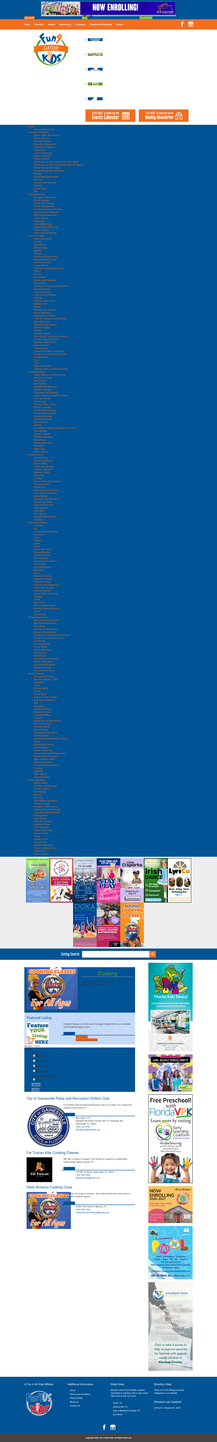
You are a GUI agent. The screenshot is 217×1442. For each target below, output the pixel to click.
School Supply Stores (44, 661)
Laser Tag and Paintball (45, 294)
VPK (36, 191)
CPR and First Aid (42, 398)
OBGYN (37, 424)
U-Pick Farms (40, 850)
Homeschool (40, 149)
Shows (37, 836)
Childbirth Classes (42, 389)
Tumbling (38, 768)
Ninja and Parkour (42, 723)
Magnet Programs (42, 155)
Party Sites (39, 510)
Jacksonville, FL (120, 1406)
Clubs (36, 537)
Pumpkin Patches (42, 824)
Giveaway (80, 24)
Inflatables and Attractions (46, 498)
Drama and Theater (43, 549)
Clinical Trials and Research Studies (50, 395)
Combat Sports (41, 688)
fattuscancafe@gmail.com (88, 1177)
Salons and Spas (42, 327)
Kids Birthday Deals (43, 501)
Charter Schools (41, 138)
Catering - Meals (41, 472)
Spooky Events (41, 839)
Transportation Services (45, 182)
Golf (36, 702)
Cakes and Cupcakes (44, 466)
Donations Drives (42, 788)
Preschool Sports (42, 726)
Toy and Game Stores (44, 670)
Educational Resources (45, 144)
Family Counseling (42, 407)
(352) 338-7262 (83, 1209)
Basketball (39, 682)
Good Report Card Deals (45, 800)
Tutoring (38, 185)
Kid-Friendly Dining (43, 649)
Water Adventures (42, 365)
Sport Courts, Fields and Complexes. (51, 336)
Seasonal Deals (41, 833)
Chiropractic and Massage (46, 392)
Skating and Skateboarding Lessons (51, 738)
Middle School (42, 1065)
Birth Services (40, 383)
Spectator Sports (42, 333)
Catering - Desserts (43, 469)
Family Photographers (44, 206)
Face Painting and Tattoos (46, 490)
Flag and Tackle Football (45, 697)
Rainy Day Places (42, 321)
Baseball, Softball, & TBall (46, 679)
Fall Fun (38, 794)
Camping (38, 253)
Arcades (38, 241)
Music (36, 572)
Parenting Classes (42, 581)
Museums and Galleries (45, 309)
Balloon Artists (40, 463)
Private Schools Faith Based (47, 167)
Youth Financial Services (45, 232)
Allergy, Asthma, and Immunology (49, 374)
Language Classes (42, 566)
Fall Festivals (40, 791)
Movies (37, 306)
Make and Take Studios (45, 300)
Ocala (84, 17)
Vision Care (39, 448)
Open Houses (40, 818)
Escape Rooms (41, 265)
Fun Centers (40, 277)
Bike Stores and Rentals (45, 623)
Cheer (37, 685)
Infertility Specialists (43, 419)
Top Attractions (41, 356)
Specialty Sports (41, 747)
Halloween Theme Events (46, 806)
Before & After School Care (46, 135)
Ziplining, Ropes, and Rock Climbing (51, 368)
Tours (36, 359)
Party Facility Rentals (44, 504)
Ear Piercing (39, 640)
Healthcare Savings (43, 416)
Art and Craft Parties (43, 460)
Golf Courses (40, 283)
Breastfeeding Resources (46, 386)
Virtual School (40, 188)
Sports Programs (36, 673)
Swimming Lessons (43, 762)
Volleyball (38, 771)
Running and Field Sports (46, 732)
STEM (37, 599)
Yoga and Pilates (42, 776)
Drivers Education (42, 552)
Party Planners (41, 507)
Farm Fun (38, 797)
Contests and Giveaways (45, 785)
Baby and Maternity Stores (46, 620)
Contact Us (75, 1405)
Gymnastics (39, 705)
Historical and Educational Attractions (51, 285)
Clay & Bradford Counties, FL (126, 1410)
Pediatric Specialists (43, 436)
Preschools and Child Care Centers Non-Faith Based (58, 164)
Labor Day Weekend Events (47, 812)
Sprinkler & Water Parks (45, 342)
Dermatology (40, 401)
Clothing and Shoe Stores (46, 629)
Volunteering (40, 614)
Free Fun (38, 274)
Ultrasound (39, 445)
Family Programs (42, 555)
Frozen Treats (40, 646)
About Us (74, 1401)
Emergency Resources (44, 197)
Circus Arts (39, 534)
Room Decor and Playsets (46, 658)
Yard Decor (39, 519)
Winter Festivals (41, 853)
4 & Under (38, 525)
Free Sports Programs (44, 700)
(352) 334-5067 (83, 1126)
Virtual (37, 611)
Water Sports (40, 773)
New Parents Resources (45, 215)
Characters (39, 475)
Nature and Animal (42, 575)
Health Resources (36, 371)
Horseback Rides (42, 288)
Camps (31, 126)
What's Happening (36, 779)
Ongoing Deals (41, 815)
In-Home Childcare (43, 152)
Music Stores (40, 655)
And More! (118, 1414)
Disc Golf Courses (42, 262)
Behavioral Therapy (43, 377)
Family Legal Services (44, 203)
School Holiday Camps (44, 129)
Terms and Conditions (80, 1394)
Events (119, 24)
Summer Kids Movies (44, 844)
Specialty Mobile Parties (45, 516)
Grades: (36, 1051)
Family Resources (36, 194)
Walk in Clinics (40, 451)
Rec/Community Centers (45, 324)
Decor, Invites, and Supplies (47, 481)
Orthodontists (40, 430)
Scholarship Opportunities (46, 176)
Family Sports (40, 694)
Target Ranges (41, 348)
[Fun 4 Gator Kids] (51, 48)
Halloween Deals (42, 803)
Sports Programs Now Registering (50, 753)
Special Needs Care (43, 442)
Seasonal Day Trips (43, 830)
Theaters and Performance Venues (50, 354)
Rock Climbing (40, 729)
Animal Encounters (43, 238)
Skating (37, 330)
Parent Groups (41, 217)
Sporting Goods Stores (44, 664)
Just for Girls (40, 563)
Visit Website (82, 1036)
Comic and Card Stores (45, 632)
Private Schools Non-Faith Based (49, 170)
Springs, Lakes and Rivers (46, 339)
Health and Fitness (43, 708)
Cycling (37, 691)
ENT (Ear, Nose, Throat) (45, 404)
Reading (38, 173)
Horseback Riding (42, 714)
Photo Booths (40, 513)
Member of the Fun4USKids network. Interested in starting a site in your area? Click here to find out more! (130, 1392)
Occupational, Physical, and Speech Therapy (55, 427)
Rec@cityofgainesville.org (88, 1129)
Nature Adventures (43, 312)
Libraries (38, 297)
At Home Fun (40, 244)
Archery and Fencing (43, 676)
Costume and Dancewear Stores (49, 637)
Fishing (37, 271)
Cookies (37, 478)
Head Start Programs (44, 147)
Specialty (38, 596)
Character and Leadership (46, 531)
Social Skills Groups (43, 223)
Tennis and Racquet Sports (46, 765)
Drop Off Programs (43, 141)
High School (41, 1070)
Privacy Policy (76, 1397)
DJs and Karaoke (42, 484)
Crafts (37, 543)
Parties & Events (35, 454)
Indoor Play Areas (42, 291)
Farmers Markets (42, 643)
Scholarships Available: (44, 1075)
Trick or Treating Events (45, 847)
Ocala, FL (117, 1402)
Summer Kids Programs (45, 605)
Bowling (37, 250)
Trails (36, 362)
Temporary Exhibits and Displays (49, 351)
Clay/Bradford (146, 17)
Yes (37, 1079)
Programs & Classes (37, 522)
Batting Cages (40, 247)
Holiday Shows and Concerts (47, 809)
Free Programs (41, 558)
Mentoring (38, 569)
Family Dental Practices (45, 410)
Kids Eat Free (40, 652)
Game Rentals (40, 495)
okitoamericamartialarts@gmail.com (92, 1212)
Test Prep (38, 179)
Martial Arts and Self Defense (47, 720)
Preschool (40, 1055)
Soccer (37, 741)
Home (27, 24)
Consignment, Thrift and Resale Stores (52, 634)
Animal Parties (40, 457)
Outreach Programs (43, 578)
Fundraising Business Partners (48, 209)
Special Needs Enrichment (46, 593)
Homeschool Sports (43, 711)
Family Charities (41, 200)
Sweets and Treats (42, 667)
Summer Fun (40, 841)
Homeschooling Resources (46, 212)
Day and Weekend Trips (45, 259)
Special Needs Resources (46, 226)
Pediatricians (40, 439)
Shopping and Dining (38, 617)
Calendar (39, 24)
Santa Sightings (41, 827)
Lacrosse (38, 717)
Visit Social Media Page (87, 1039)
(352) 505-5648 (83, 1174)
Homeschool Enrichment (45, 561)
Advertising (65, 24)
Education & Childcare (38, 132)
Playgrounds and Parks (45, 315)
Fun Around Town (36, 235)
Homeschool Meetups (101, 24)
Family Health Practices (45, 413)
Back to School (41, 782)
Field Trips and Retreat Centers (48, 268)
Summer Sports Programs (46, 756)
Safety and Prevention (44, 587)
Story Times (39, 602)
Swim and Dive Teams (44, 759)
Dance (37, 546)
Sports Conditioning (43, 750)
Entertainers (39, 487)
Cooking (38, 540)
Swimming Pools (41, 345)
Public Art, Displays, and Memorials (50, 318)
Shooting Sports (41, 735)
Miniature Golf (40, 303)
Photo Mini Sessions (43, 821)
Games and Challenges (45, 280)
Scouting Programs (43, 590)
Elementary (40, 1060)
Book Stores (39, 626)
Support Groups (41, 229)
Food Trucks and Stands (45, 493)
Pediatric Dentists (42, 433)
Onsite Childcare (41, 158)
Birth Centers (40, 380)
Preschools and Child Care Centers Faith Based (56, 161)
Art (35, 528)
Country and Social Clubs (46, 256)
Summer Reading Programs (47, 608)
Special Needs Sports (44, 744)
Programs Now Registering (46, 584)
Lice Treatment (41, 422)
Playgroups (39, 220)
